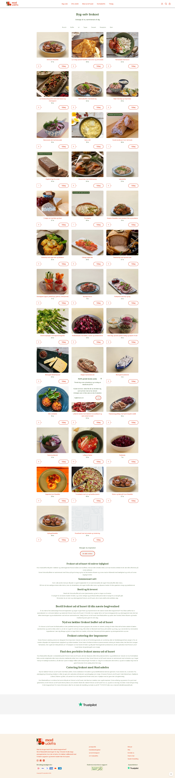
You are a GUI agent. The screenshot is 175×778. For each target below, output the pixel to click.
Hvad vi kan (131, 756)
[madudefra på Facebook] (41, 760)
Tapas (85, 27)
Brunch (64, 27)
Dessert (93, 27)
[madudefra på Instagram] (37, 760)
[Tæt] (101, 378)
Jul (78, 27)
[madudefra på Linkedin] (44, 760)
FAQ (129, 750)
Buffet (72, 27)
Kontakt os (131, 753)
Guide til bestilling (133, 759)
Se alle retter (87, 553)
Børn (111, 27)
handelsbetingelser (94, 750)
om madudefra (93, 756)
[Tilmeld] (98, 398)
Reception (103, 27)
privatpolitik (92, 747)
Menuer (130, 747)
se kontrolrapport (94, 753)
